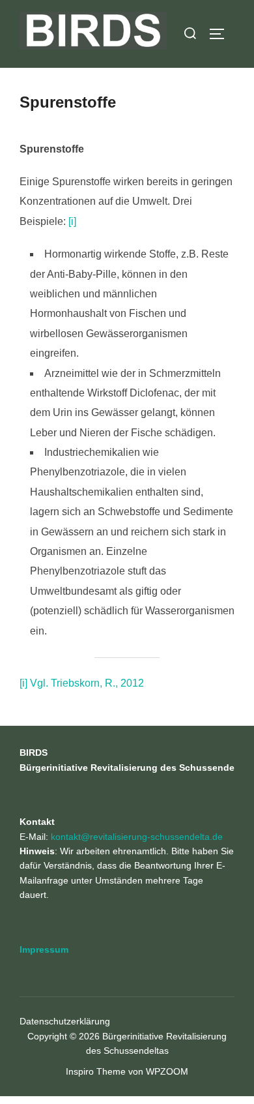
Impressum (44, 949)
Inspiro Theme (96, 1071)
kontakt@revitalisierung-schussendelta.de (137, 836)
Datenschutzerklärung (65, 1021)
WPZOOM (167, 1071)
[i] (72, 221)
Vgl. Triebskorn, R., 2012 (87, 683)
